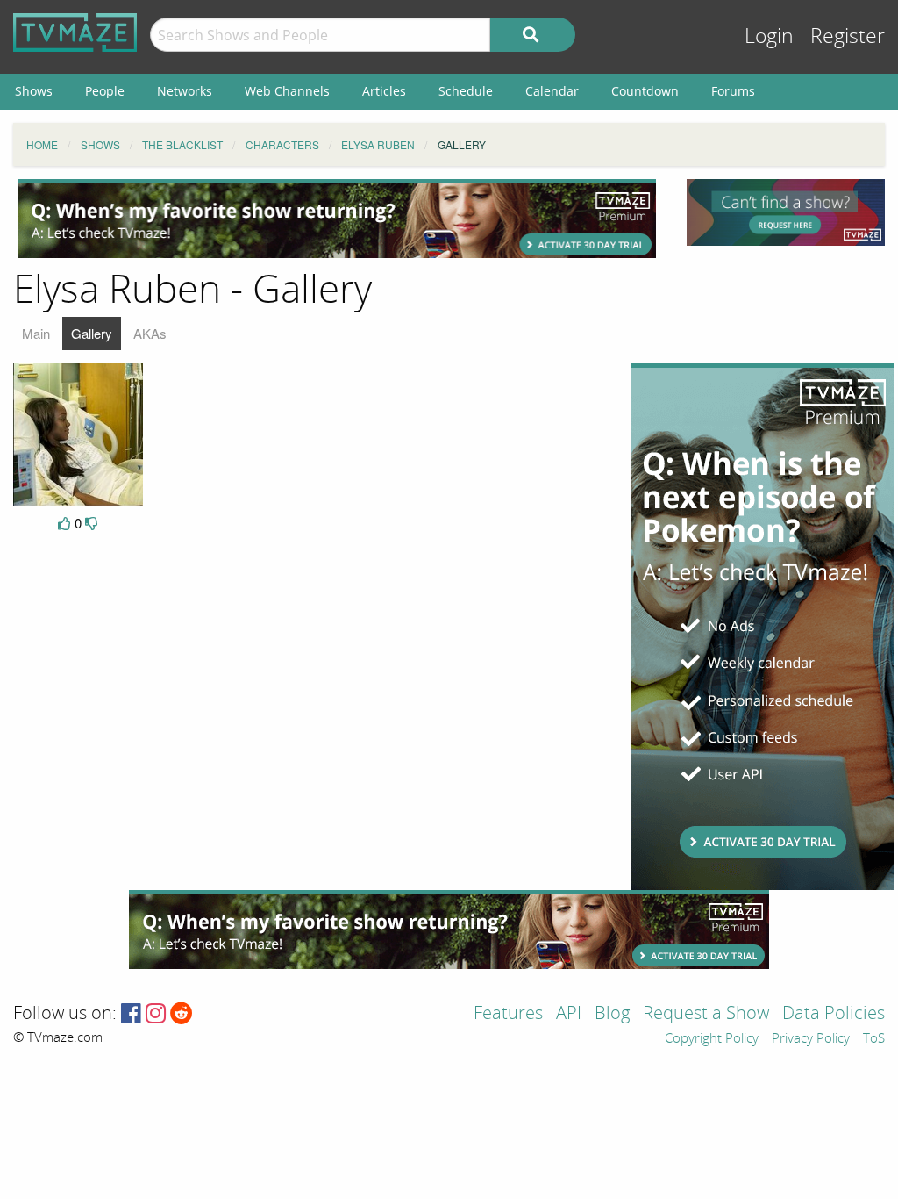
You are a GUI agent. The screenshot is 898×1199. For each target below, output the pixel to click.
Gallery (91, 333)
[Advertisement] (337, 218)
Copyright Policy (712, 1039)
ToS (874, 1039)
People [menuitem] (105, 91)
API (568, 1014)
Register (847, 36)
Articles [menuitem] (384, 91)
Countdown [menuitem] (645, 91)
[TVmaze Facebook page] (131, 1014)
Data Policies (833, 1014)
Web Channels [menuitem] (287, 91)
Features (508, 1014)
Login (769, 36)
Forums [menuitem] (733, 91)
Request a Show (706, 1014)
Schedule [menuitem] (465, 91)
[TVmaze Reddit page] (181, 1014)
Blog (612, 1014)
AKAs (150, 333)
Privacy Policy (811, 1039)
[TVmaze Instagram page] (156, 1014)
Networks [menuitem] (184, 91)
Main (36, 333)
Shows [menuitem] (34, 91)
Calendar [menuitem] (552, 91)
